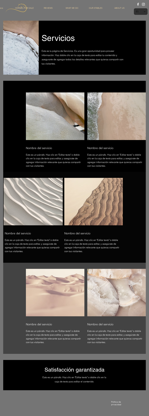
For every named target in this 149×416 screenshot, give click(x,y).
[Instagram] (143, 4)
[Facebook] (138, 4)
